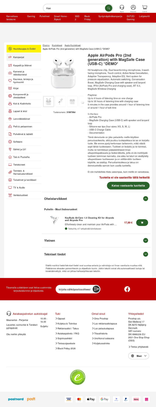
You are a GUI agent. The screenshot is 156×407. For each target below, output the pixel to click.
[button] (63, 73)
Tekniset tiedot (55, 254)
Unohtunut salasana (104, 338)
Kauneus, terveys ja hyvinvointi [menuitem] (23, 81)
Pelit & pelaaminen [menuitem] (22, 126)
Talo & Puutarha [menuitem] (21, 156)
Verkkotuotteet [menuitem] (20, 195)
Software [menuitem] (17, 141)
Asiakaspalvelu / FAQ (68, 333)
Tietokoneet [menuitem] (19, 164)
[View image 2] (60, 101)
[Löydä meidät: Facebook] (127, 289)
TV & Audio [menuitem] (19, 187)
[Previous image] (47, 74)
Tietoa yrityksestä (139, 346)
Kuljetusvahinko (102, 343)
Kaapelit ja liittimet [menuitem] (22, 65)
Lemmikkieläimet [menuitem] (21, 118)
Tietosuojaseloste (66, 343)
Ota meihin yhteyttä (16, 334)
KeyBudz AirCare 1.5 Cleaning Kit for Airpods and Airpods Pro (89, 219)
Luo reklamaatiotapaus (105, 323)
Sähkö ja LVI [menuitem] (19, 149)
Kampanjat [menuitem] (18, 57)
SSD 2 (77, 18)
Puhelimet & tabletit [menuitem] (23, 134)
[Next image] (79, 74)
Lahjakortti (144, 16)
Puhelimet (45, 16)
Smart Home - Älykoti (61, 18)
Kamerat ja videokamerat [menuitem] (20, 73)
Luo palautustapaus (104, 328)
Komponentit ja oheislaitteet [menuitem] (20, 96)
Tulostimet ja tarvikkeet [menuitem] (24, 179)
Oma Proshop (101, 318)
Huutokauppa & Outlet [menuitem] (24, 48)
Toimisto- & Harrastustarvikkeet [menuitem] (23, 172)
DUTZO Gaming (131, 18)
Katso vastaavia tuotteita (128, 185)
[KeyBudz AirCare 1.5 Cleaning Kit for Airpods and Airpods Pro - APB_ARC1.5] (54, 220)
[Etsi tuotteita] (108, 8)
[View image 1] (48, 101)
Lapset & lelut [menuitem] (20, 111)
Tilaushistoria (100, 333)
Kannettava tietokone (12, 18)
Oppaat (61, 318)
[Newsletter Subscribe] (96, 289)
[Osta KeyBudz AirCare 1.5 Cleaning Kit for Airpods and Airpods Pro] (142, 222)
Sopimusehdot (65, 338)
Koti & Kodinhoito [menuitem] (22, 103)
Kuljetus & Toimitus (67, 323)
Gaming (31, 16)
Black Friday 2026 (67, 348)
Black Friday (87, 18)
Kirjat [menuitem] (15, 88)
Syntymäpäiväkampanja (110, 16)
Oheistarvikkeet (55, 198)
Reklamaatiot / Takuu (68, 328)
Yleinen (49, 240)
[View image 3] (72, 101)
